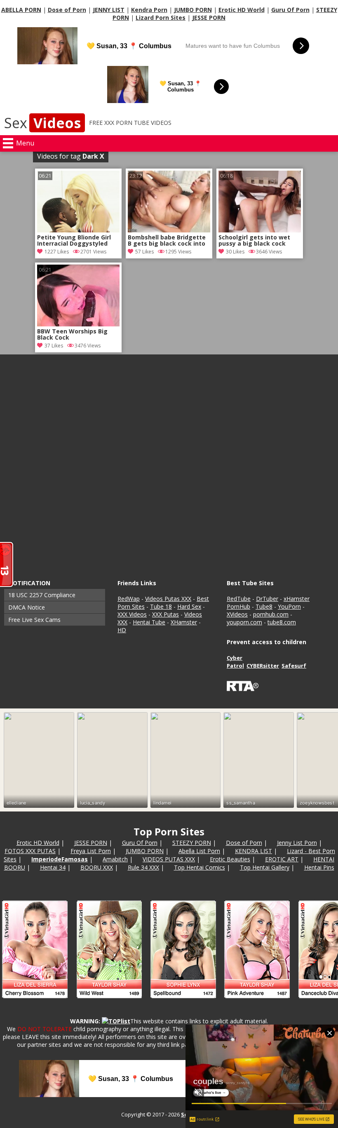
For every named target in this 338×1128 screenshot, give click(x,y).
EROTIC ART (281, 859)
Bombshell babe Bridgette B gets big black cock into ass (167, 241)
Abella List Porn (199, 851)
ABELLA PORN (21, 10)
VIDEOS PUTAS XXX (169, 859)
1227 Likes (57, 251)
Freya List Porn (90, 851)
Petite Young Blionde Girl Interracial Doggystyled (74, 240)
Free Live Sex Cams (34, 620)
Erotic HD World (241, 10)
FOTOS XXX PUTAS (30, 851)
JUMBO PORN (193, 10)
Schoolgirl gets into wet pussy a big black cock (254, 240)
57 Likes (144, 251)
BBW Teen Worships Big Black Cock (72, 334)
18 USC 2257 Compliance (41, 595)
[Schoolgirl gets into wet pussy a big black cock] (259, 230)
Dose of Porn (67, 10)
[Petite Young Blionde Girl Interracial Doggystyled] (78, 230)
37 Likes (54, 345)
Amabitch (115, 859)
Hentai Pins (319, 867)
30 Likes (235, 251)
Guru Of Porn (290, 10)
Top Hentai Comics (199, 867)
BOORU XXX (96, 867)
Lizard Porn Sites (160, 17)
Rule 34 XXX (143, 867)
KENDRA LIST (253, 851)
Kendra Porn (149, 10)
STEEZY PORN (191, 843)
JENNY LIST (108, 10)
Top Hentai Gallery (264, 867)
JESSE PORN (208, 17)
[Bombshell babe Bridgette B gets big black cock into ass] (169, 230)
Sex (42, 122)
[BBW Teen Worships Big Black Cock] (78, 324)
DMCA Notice (26, 607)
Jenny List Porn (297, 843)
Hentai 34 (53, 867)
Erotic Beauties (230, 859)
